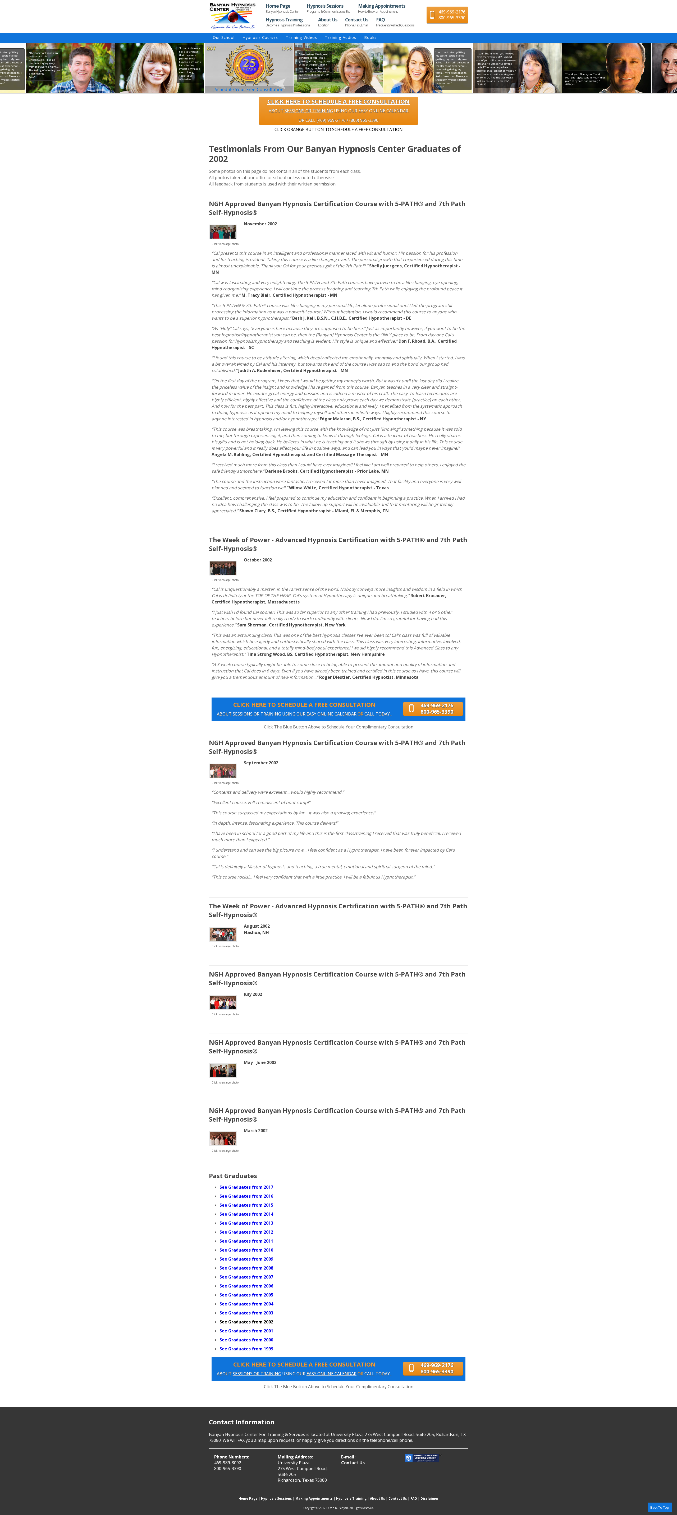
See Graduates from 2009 (246, 1259)
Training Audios (340, 37)
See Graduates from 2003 (246, 1313)
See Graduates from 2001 (246, 1331)
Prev (204, 68)
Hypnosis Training (288, 21)
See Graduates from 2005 (246, 1295)
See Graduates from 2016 (246, 1196)
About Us (327, 21)
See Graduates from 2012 (246, 1232)
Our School (224, 37)
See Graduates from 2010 (246, 1250)
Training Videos (301, 37)
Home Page (282, 8)
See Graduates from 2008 (246, 1268)
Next (472, 68)
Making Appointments (381, 8)
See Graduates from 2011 (246, 1241)
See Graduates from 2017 (246, 1187)
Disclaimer (429, 1498)
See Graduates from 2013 (246, 1223)
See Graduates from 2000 (246, 1340)
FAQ (395, 21)
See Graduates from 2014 (246, 1214)
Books (370, 37)
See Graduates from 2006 (246, 1286)
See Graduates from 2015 (246, 1205)
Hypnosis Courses (260, 37)
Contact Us (356, 21)
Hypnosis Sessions (328, 8)
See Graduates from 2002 (246, 1322)
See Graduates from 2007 (246, 1277)
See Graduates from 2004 (246, 1304)
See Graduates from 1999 (246, 1349)
